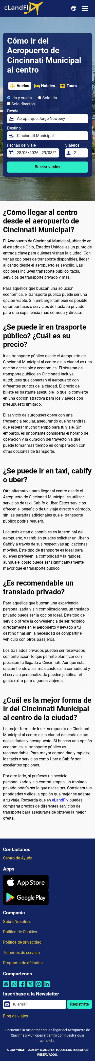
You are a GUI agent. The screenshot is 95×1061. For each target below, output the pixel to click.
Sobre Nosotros (17, 921)
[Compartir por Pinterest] (38, 987)
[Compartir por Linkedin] (47, 987)
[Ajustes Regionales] (74, 8)
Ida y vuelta (21, 97)
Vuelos (23, 85)
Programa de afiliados (23, 962)
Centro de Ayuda (17, 858)
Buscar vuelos (47, 167)
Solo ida (49, 97)
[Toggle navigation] (85, 8)
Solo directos (22, 104)
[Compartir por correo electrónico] (6, 987)
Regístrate (79, 1004)
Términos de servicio (21, 952)
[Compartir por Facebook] (22, 987)
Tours (72, 85)
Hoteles (48, 85)
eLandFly (60, 800)
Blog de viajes (15, 1016)
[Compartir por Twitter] (30, 987)
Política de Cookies (20, 931)
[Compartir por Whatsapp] (14, 987)
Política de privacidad (22, 942)
